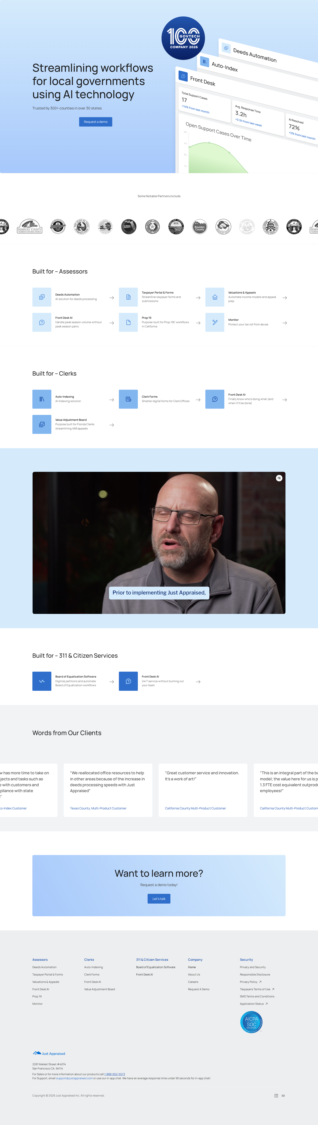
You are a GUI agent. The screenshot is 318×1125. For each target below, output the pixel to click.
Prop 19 (37, 996)
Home (192, 967)
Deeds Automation (44, 967)
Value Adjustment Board (99, 989)
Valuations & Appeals (45, 982)
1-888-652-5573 (114, 1074)
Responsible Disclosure (255, 974)
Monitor (37, 1004)
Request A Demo (198, 989)
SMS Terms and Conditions (257, 996)
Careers (193, 982)
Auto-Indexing (93, 967)
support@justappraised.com (74, 1078)
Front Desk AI (40, 989)
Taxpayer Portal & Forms (47, 974)
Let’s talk (159, 899)
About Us (194, 974)
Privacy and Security (253, 967)
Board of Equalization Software (155, 967)
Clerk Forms (91, 974)
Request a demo (95, 122)
